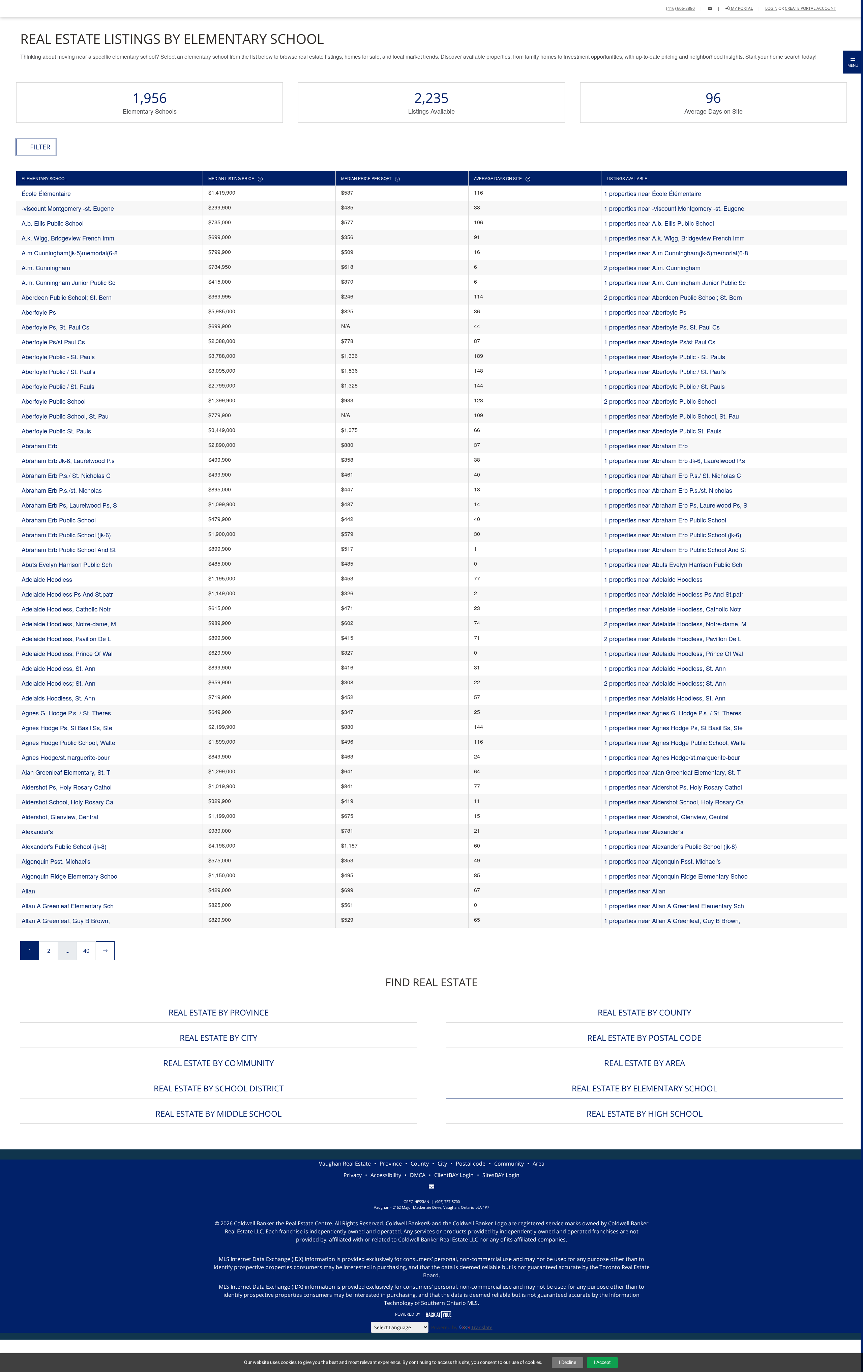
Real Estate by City (218, 1037)
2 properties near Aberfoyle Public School (660, 401)
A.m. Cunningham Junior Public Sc (68, 282)
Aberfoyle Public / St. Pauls (58, 386)
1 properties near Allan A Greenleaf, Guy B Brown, (672, 920)
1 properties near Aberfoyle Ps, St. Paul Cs (662, 326)
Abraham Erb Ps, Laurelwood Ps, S (69, 505)
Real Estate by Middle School (218, 1113)
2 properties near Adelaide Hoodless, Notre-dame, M (675, 623)
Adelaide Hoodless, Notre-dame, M (69, 623)
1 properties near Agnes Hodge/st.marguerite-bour (672, 757)
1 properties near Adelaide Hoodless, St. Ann (665, 668)
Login (771, 8)
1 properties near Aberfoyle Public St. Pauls (662, 430)
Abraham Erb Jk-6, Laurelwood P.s (68, 460)
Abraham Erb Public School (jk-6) (66, 534)
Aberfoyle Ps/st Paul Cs (53, 341)
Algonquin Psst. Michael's (56, 861)
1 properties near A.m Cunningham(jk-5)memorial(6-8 (676, 252)
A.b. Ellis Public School (53, 223)
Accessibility (385, 1175)
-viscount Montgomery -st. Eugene (68, 208)
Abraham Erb (39, 445)
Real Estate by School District (219, 1088)
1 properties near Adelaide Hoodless (653, 579)
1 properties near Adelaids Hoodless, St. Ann (664, 697)
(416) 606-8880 (680, 8)
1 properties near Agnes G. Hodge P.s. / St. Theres (672, 712)
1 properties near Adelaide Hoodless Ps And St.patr (673, 594)
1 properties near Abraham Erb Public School (665, 519)
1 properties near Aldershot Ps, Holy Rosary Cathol (673, 786)
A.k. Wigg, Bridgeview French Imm (68, 237)
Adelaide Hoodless (47, 579)
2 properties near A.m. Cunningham (652, 267)
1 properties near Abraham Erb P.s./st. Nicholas (668, 490)
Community (509, 1163)
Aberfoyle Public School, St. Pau (65, 415)
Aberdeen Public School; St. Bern (67, 297)
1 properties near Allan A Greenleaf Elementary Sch (674, 905)
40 (86, 950)
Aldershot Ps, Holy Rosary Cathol (67, 786)
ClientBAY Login (454, 1175)
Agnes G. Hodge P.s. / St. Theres (66, 712)
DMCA (417, 1175)
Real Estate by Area (644, 1062)
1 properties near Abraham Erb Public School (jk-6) (672, 534)
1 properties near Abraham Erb (646, 445)
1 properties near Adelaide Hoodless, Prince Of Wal (673, 653)
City (442, 1163)
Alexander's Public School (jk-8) (64, 846)
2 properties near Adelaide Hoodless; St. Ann (665, 683)
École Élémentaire (46, 193)
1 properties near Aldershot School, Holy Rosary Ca (674, 801)
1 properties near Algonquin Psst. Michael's (662, 861)
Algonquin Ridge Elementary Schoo (69, 875)
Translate (482, 1327)
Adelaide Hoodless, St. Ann (58, 668)
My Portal (741, 8)
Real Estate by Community (218, 1062)
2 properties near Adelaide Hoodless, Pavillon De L (672, 638)
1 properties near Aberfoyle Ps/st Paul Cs (659, 341)
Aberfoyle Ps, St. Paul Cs (55, 326)
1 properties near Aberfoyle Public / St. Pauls (664, 386)
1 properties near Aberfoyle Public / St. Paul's (665, 371)
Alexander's (37, 831)
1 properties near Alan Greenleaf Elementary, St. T (672, 772)
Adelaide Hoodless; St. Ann (58, 683)
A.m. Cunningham (46, 267)
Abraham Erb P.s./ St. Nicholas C (66, 475)
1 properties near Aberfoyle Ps (645, 312)
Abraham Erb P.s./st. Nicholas (62, 490)
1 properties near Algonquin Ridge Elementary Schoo (676, 875)
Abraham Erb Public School (59, 519)
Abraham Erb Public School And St (69, 549)
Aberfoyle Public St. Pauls (56, 430)
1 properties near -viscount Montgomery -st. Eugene (674, 208)
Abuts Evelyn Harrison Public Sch (67, 564)
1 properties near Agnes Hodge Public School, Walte (675, 742)
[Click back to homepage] (28, 7)
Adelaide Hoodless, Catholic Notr (66, 608)
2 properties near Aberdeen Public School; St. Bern (673, 297)
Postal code (470, 1163)
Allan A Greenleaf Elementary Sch (68, 905)
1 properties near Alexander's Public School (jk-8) (670, 846)
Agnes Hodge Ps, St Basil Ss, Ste (67, 727)
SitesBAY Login (500, 1175)
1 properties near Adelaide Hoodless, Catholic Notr (672, 608)
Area (538, 1163)
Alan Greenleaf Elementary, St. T (66, 772)
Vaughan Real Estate (345, 1163)
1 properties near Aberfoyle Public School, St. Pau (671, 415)
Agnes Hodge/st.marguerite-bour (66, 757)
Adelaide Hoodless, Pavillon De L (66, 638)
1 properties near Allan (634, 890)
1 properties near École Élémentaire (652, 193)
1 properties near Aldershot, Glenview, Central (666, 816)
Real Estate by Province (219, 1012)
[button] (853, 62)
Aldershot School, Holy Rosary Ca (67, 801)
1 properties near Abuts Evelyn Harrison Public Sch (673, 564)
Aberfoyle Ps (39, 312)
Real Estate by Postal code (644, 1037)
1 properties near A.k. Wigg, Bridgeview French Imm (674, 237)
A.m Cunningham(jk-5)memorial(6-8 (70, 252)
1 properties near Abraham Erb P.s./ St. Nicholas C (672, 475)
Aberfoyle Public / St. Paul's (58, 371)
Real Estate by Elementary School (644, 1088)
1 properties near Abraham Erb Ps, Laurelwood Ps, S (675, 505)
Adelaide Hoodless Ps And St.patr (67, 594)
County (420, 1163)
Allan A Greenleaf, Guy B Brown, (66, 920)
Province (391, 1163)
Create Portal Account (810, 8)
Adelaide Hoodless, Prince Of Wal (67, 653)
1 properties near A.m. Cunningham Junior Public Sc (675, 282)
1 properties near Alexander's (643, 831)
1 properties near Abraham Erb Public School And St (675, 549)
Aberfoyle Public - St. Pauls (58, 356)
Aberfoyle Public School (54, 401)
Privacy (353, 1175)
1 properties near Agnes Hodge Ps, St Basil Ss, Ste (673, 727)
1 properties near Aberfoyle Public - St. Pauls (664, 356)
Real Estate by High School (645, 1113)
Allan (28, 890)
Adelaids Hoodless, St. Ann (58, 697)
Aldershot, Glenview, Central (60, 816)
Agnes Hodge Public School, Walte (68, 742)
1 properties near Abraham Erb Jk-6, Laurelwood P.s (674, 460)
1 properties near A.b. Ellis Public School (659, 223)
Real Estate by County (644, 1012)
